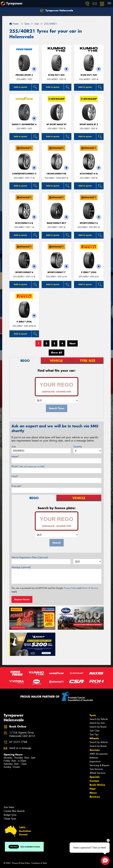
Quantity (77, 446)
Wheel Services (97, 772)
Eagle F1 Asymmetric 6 (24, 124)
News (93, 792)
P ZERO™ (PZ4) (88, 272)
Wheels (94, 738)
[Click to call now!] (87, 3)
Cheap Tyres (10, 818)
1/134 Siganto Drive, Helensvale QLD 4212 (22, 734)
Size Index (9, 807)
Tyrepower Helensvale (59, 10)
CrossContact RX (56, 173)
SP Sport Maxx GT (56, 124)
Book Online (97, 784)
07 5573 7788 (18, 742)
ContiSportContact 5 (24, 173)
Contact (94, 780)
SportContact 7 (56, 272)
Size (13, 446)
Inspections (95, 761)
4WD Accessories (99, 753)
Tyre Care (94, 730)
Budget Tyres (10, 814)
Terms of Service (90, 588)
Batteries (94, 757)
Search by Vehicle (99, 719)
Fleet (92, 788)
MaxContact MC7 (56, 223)
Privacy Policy (70, 588)
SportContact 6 (89, 223)
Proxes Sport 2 (24, 75)
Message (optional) (21, 567)
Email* (14, 476)
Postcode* (16, 486)
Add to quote (20, 87)
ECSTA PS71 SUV (56, 75)
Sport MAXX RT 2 (89, 124)
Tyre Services (96, 769)
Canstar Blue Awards (14, 811)
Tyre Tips (94, 734)
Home (15, 23)
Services (95, 750)
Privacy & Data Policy (21, 863)
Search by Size (97, 723)
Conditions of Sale (39, 863)
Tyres (93, 715)
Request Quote (21, 599)
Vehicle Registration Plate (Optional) (29, 557)
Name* (15, 456)
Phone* (28, 466)
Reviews (95, 796)
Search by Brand (98, 726)
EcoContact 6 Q (89, 173)
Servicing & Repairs (99, 765)
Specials (95, 776)
